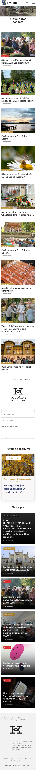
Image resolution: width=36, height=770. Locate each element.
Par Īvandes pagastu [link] (8, 414)
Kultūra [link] (5, 56)
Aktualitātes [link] (7, 132)
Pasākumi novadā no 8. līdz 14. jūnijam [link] (15, 251)
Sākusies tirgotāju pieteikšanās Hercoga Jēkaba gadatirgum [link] (16, 61)
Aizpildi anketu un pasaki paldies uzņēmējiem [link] (17, 289)
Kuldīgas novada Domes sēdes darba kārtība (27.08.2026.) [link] (17, 568)
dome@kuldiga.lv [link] (24, 745)
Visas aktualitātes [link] (7, 420)
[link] (12, 2)
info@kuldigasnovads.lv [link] (24, 747)
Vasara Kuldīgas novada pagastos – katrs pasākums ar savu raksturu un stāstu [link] (17, 329)
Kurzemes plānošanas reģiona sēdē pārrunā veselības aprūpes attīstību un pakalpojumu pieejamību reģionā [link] (17, 630)
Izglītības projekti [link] (11, 515)
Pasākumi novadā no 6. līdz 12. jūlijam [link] (15, 137)
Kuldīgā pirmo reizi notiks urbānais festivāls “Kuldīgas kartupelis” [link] (16, 666)
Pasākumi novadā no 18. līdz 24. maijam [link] (16, 368)
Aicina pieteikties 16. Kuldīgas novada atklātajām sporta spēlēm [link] (17, 99)
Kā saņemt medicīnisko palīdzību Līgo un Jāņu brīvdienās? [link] (17, 175)
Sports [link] (5, 94)
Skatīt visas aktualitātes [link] (17, 379)
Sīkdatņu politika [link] (10, 765)
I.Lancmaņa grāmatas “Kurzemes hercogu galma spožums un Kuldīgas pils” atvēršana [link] (16, 697)
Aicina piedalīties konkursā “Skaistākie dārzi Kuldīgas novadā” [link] (17, 213)
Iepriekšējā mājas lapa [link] (9, 426)
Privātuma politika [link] (25, 765)
